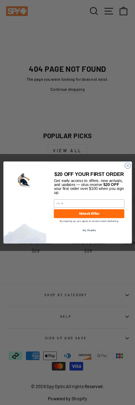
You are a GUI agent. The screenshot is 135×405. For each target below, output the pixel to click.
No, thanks (89, 230)
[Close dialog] (127, 165)
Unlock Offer (88, 213)
